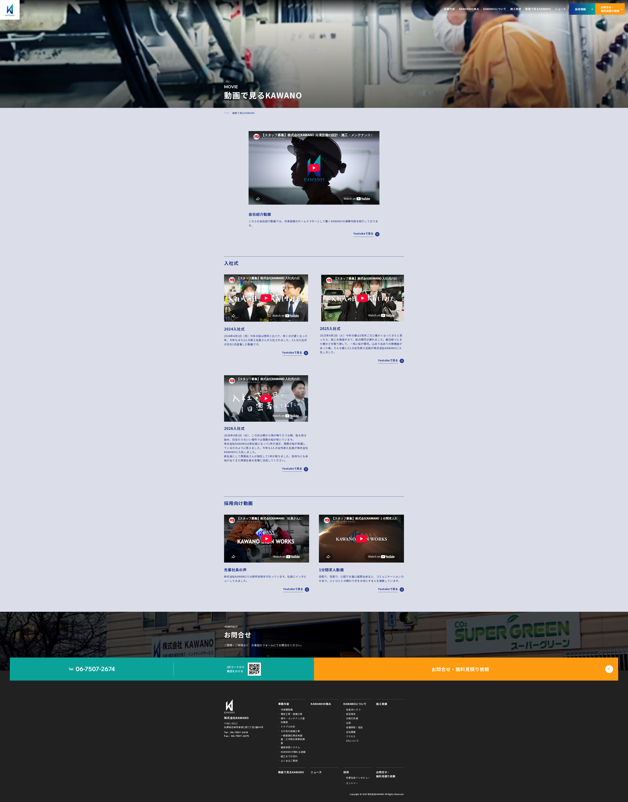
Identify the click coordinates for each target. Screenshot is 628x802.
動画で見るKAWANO (291, 772)
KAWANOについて (354, 704)
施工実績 (381, 704)
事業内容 (283, 704)
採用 (346, 772)
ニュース (316, 772)
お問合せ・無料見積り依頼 (385, 774)
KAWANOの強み (321, 704)
